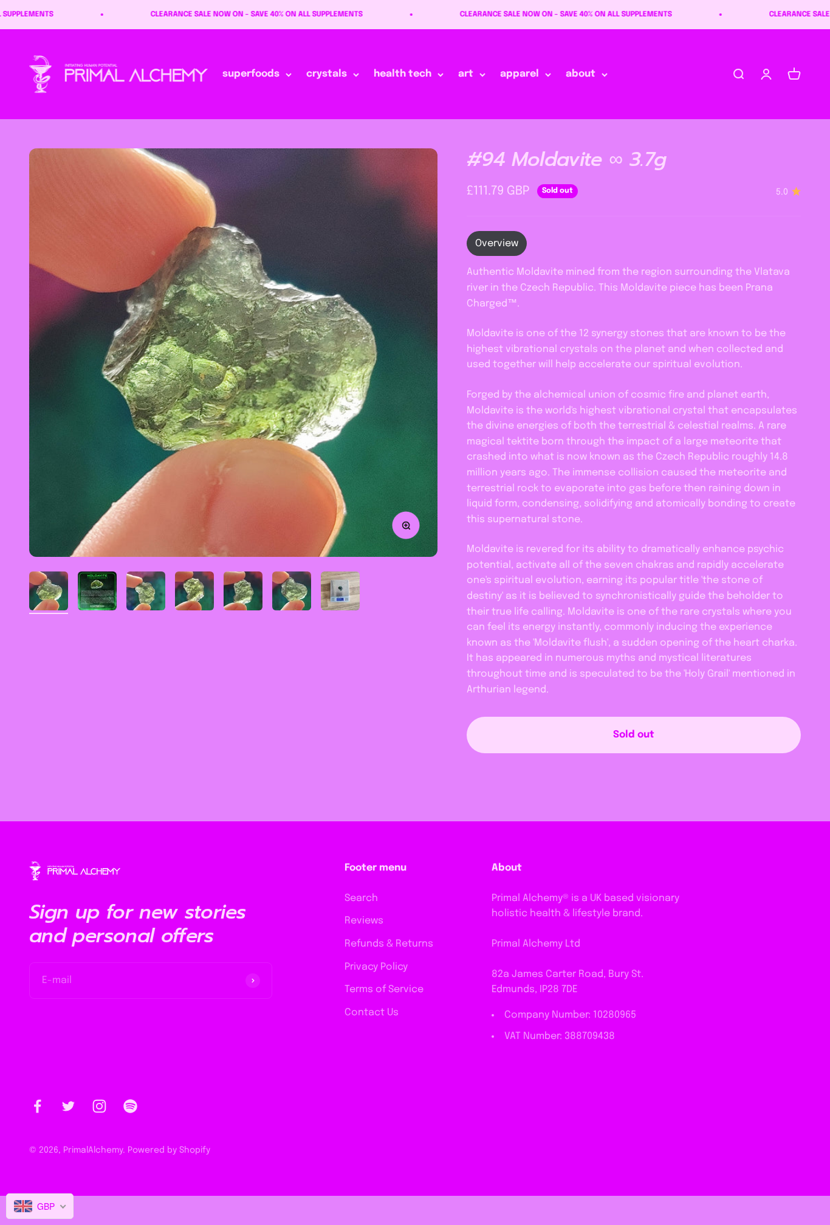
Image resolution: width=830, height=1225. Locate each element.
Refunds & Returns (389, 944)
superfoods (251, 74)
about (580, 74)
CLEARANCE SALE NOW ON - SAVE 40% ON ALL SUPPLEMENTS (227, 14)
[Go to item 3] (145, 592)
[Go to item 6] (291, 592)
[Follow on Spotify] (130, 1106)
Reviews (364, 921)
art (465, 74)
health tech (402, 74)
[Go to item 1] (48, 592)
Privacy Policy (376, 967)
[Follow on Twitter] (68, 1106)
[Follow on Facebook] (37, 1106)
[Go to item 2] (97, 592)
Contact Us (372, 1012)
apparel (519, 74)
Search (361, 898)
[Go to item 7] (340, 592)
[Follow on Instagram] (99, 1106)
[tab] (497, 244)
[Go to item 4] (194, 592)
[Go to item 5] (243, 592)
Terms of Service (384, 989)
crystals (326, 74)
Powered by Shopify (169, 1150)
